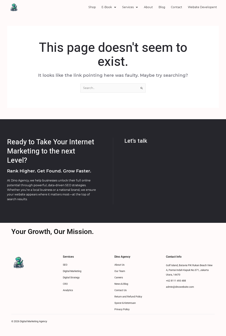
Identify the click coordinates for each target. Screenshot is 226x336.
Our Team (119, 271)
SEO (65, 264)
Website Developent (202, 7)
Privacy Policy (122, 309)
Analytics (68, 290)
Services (128, 7)
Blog (162, 7)
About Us (119, 264)
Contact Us (120, 290)
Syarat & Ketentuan (125, 303)
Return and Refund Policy (128, 296)
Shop (92, 7)
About (148, 7)
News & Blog (121, 283)
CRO (65, 283)
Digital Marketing (72, 271)
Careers (118, 277)
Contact (176, 7)
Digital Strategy (71, 277)
